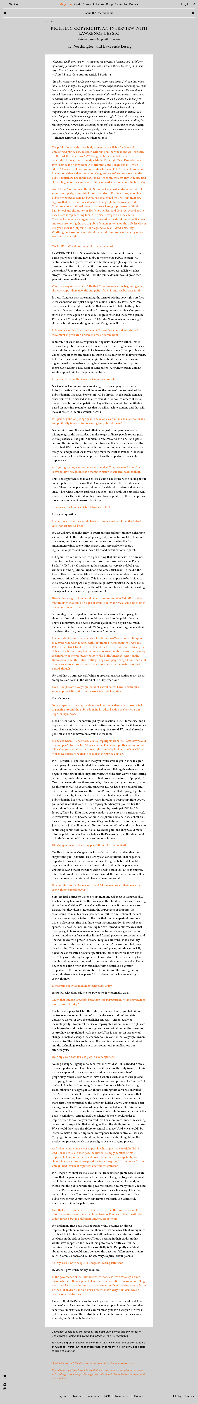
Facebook (93, 1396)
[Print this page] (5, 1389)
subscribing (59, 1374)
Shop (109, 4)
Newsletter (122, 1396)
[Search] (193, 4)
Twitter (77, 1396)
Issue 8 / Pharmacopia (99, 13)
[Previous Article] (5, 13)
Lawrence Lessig (62, 1331)
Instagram (61, 1396)
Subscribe (121, 4)
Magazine (66, 4)
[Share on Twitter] (5, 1376)
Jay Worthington (62, 1342)
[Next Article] (192, 13)
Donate (133, 4)
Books (87, 4)
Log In (185, 4)
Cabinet (14, 4)
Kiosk (77, 4)
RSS (107, 1396)
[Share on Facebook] (5, 1380)
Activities (98, 4)
